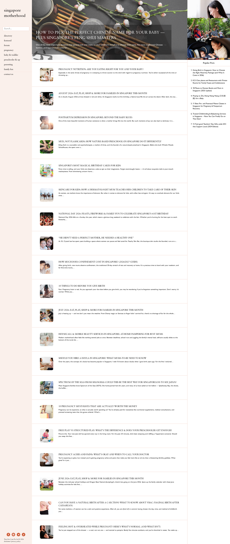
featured (7, 41)
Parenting (8, 65)
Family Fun (8, 69)
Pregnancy (8, 50)
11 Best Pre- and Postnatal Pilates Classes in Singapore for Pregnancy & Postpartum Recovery (209, 106)
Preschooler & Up (12, 60)
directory (8, 36)
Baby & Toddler (11, 55)
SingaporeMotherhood (15, 13)
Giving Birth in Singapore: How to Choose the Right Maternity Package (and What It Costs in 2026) (209, 72)
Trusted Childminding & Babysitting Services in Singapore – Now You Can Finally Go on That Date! (209, 116)
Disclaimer (7, 541)
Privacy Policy (15, 541)
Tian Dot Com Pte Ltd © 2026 (14, 539)
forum (7, 45)
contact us (8, 74)
